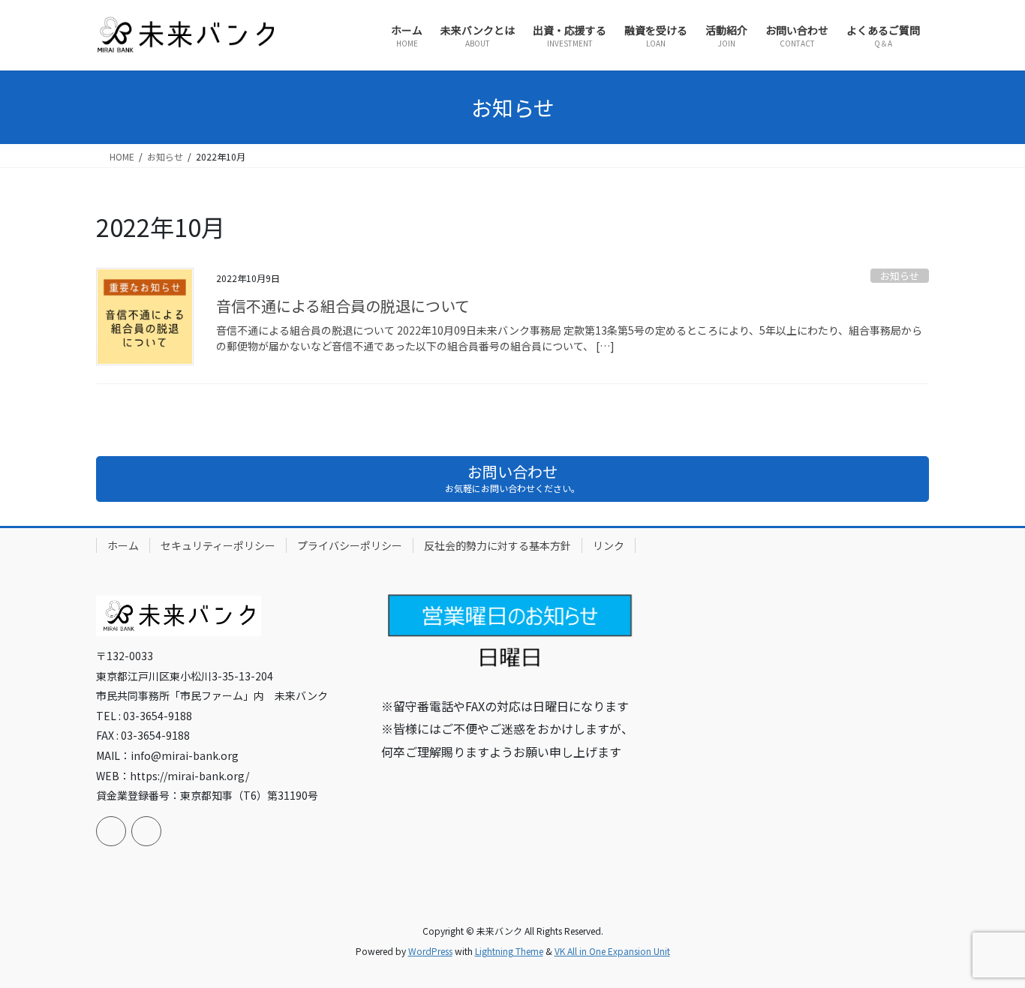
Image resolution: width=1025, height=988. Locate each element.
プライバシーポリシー (349, 545)
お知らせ (899, 276)
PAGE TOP (989, 944)
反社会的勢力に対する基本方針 (497, 545)
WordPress (430, 950)
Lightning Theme (509, 950)
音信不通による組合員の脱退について (343, 306)
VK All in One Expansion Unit (612, 950)
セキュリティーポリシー (218, 545)
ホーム (123, 545)
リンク (608, 545)
